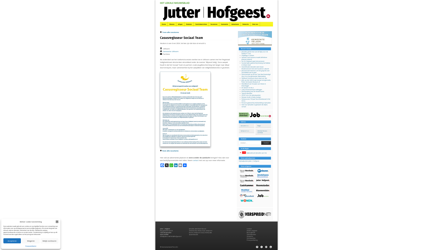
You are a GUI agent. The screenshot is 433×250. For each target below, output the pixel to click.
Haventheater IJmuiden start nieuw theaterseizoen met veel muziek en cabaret (255, 68)
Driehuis (207, 233)
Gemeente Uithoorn (170, 51)
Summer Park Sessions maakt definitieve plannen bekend (254, 58)
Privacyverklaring (30, 246)
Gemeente (224, 24)
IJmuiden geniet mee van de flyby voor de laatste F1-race (255, 53)
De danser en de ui (248, 88)
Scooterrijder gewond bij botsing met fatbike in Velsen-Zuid (256, 64)
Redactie (246, 24)
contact (196, 160)
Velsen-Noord (201, 229)
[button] (57, 222)
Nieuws (171, 24)
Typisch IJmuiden (247, 93)
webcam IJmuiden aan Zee (257, 153)
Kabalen (189, 24)
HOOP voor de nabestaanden (251, 95)
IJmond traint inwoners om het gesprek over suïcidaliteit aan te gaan (256, 72)
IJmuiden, (192, 229)
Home (164, 24)
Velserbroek (193, 231)
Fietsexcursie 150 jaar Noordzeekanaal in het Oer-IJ (256, 100)
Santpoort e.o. (245, 131)
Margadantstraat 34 (166, 231)
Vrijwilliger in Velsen (248, 55)
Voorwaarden (251, 238)
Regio (259, 126)
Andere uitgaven (252, 231)
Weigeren (31, 241)
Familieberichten (201, 24)
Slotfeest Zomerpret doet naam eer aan (254, 78)
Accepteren (12, 241)
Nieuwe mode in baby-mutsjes (251, 97)
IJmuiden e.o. (245, 126)
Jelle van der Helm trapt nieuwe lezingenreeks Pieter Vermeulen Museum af (256, 81)
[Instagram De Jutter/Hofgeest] (266, 247)
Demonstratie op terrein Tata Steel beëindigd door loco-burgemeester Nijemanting (256, 75)
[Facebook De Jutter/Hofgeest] (257, 247)
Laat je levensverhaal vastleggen (252, 90)
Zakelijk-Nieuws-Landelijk (262, 131)
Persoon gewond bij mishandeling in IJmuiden (256, 103)
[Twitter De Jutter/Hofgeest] (261, 247)
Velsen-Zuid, (201, 231)
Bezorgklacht (251, 233)
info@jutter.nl (164, 236)
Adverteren (235, 24)
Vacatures (214, 24)
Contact (249, 229)
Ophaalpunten (251, 234)
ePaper (180, 24)
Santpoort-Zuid (199, 233)
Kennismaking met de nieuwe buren (253, 91)
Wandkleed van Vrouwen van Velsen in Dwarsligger (254, 85)
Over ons (255, 24)
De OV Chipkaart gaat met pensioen (253, 61)
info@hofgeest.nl (176, 236)
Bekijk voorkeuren (49, 241)
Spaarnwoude (193, 234)
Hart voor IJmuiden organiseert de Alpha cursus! (254, 106)
